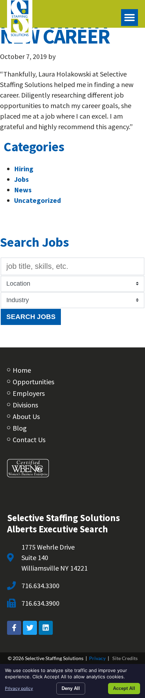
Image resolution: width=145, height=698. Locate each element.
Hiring (23, 168)
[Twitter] (30, 628)
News (23, 189)
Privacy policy (19, 688)
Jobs (21, 179)
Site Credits (125, 658)
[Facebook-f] (14, 628)
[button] (129, 17)
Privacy (97, 658)
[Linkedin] (46, 628)
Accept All (124, 688)
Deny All (71, 688)
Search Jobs (31, 316)
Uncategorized (37, 200)
